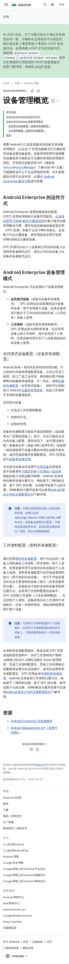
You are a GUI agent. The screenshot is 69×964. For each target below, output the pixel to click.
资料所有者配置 (26, 559)
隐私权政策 (12, 947)
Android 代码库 (12, 797)
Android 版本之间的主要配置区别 (28, 692)
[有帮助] (32, 91)
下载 (5, 810)
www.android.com (14, 909)
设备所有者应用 (20, 459)
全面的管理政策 (32, 390)
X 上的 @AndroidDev (16, 850)
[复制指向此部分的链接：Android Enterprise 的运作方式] (11, 204)
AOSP (6, 83)
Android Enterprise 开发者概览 (32, 721)
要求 (5, 803)
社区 (25, 941)
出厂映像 (8, 822)
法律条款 (37, 941)
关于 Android (11, 941)
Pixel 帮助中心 (11, 903)
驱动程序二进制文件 (15, 828)
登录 (62, 4)
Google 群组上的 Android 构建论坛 (24, 875)
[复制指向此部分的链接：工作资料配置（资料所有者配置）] (7, 551)
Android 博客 (11, 856)
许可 (49, 941)
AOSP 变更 (43, 67)
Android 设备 (32, 83)
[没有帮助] (38, 91)
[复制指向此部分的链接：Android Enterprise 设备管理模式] (16, 279)
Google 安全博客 (13, 862)
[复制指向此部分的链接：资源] (16, 713)
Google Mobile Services (17, 915)
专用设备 (43, 467)
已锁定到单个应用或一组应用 (41, 471)
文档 (6, 16)
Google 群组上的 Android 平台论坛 (24, 869)
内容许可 (40, 764)
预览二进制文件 (12, 816)
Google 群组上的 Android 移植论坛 (24, 881)
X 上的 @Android (13, 844)
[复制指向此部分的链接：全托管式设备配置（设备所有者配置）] (14, 359)
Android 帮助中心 (13, 897)
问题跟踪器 (9, 928)
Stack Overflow (12, 921)
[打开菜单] (6, 4)
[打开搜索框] (45, 4)
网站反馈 (28, 947)
